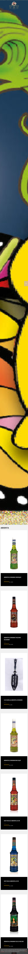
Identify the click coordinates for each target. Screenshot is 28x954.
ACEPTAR (14, 953)
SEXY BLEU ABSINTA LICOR (11, 881)
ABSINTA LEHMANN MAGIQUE (12, 760)
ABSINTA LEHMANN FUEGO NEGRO (14, 941)
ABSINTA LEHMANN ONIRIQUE (12, 577)
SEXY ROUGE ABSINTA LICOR (12, 820)
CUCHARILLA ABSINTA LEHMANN (13, 700)
